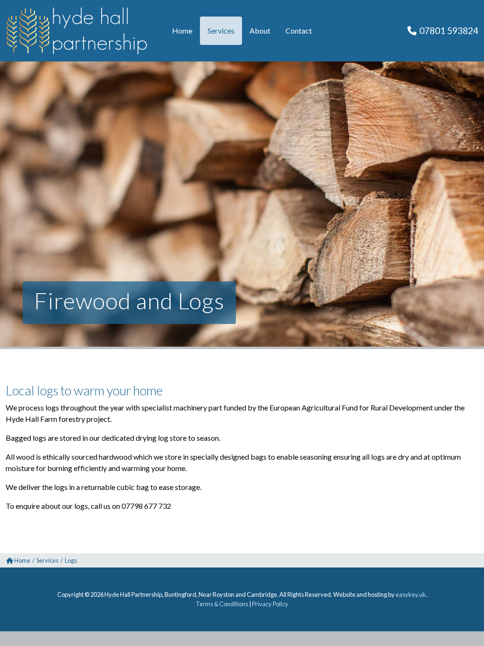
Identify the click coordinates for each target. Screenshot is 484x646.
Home (182, 30)
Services (220, 30)
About (260, 30)
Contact (298, 30)
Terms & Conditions (222, 604)
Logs (71, 560)
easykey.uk (411, 594)
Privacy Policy (270, 604)
